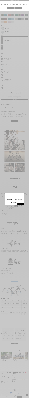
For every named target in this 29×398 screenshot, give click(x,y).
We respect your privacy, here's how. (10, 201)
